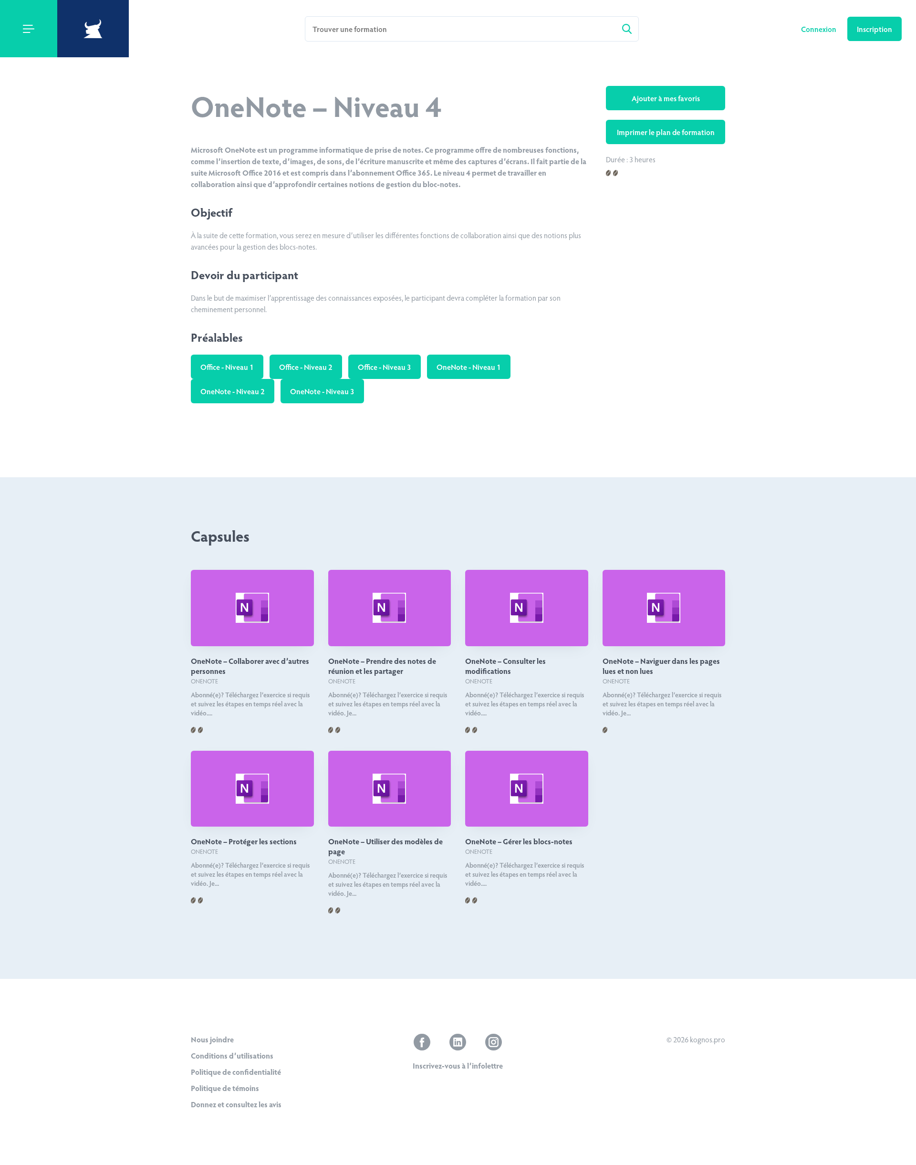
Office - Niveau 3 (384, 367)
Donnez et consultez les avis (236, 1104)
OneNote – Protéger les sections (244, 841)
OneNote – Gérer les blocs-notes (518, 841)
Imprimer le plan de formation (666, 132)
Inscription (874, 29)
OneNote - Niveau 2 (232, 391)
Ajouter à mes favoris (666, 98)
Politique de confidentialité (236, 1072)
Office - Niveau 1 (227, 367)
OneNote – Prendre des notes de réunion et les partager (382, 666)
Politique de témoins (225, 1088)
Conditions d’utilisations (232, 1055)
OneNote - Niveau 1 (469, 367)
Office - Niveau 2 (306, 367)
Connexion (819, 29)
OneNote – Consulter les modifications (505, 666)
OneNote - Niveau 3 (322, 391)
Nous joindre (212, 1039)
